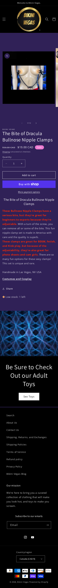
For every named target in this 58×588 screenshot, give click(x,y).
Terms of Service (16, 452)
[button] (4, 19)
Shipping (6, 152)
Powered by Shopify (38, 582)
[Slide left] (21, 123)
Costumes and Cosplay (17, 278)
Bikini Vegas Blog (16, 473)
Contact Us (12, 429)
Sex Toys (29, 396)
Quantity (6, 157)
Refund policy (14, 459)
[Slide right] (36, 123)
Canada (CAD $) (27, 558)
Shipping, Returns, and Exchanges (26, 437)
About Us (11, 422)
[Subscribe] (47, 525)
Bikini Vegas (23, 582)
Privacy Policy (14, 466)
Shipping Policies (16, 444)
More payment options (29, 192)
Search (10, 415)
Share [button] (9, 288)
